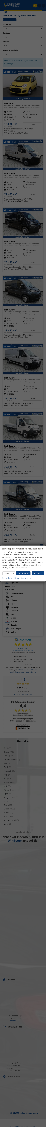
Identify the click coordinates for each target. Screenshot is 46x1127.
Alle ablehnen (38, 573)
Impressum (26, 578)
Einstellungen (9, 573)
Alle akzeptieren (23, 573)
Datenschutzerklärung (11, 578)
